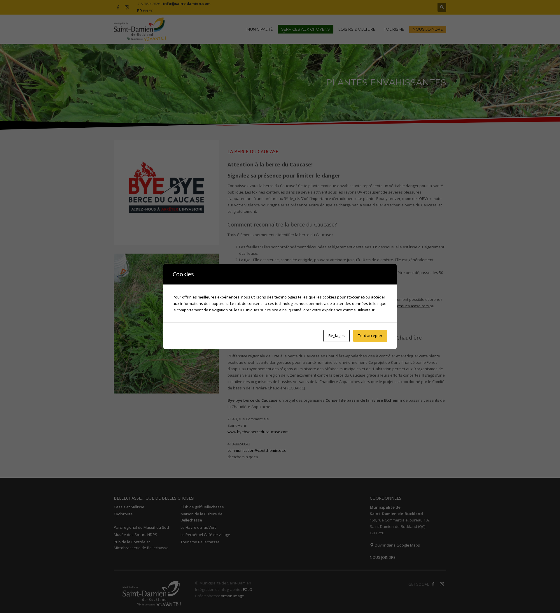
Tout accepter (370, 335)
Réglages (336, 335)
